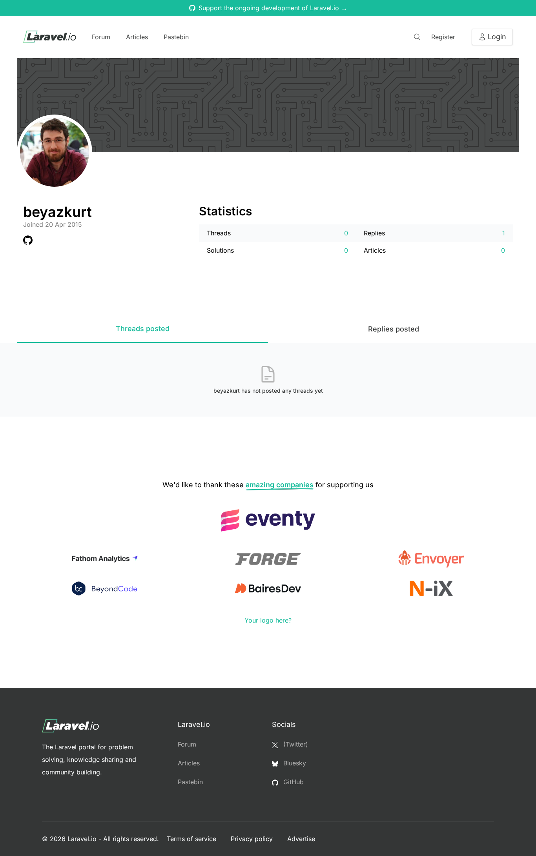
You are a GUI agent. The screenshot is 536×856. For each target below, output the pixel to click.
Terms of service (192, 839)
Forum (101, 37)
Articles (137, 37)
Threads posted (143, 328)
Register (443, 37)
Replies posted (393, 329)
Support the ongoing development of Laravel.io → (273, 8)
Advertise (301, 839)
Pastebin (176, 37)
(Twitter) (294, 744)
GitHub (292, 782)
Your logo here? (268, 620)
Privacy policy (253, 839)
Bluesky (293, 763)
